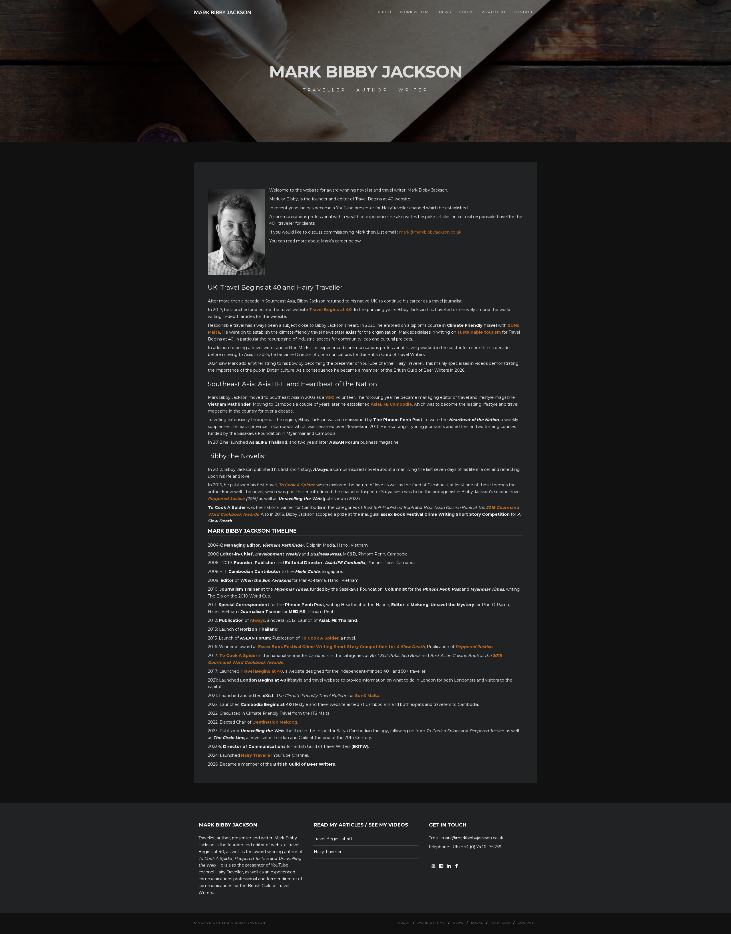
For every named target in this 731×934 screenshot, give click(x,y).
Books (466, 12)
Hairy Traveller (328, 851)
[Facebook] (456, 865)
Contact (523, 12)
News (445, 12)
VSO (330, 397)
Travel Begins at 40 (261, 671)
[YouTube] (433, 865)
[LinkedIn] (448, 865)
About (384, 12)
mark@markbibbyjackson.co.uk (430, 232)
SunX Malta (367, 695)
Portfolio (493, 12)
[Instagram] (441, 865)
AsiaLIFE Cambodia (391, 404)
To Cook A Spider (320, 638)
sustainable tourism (479, 332)
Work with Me (415, 12)
